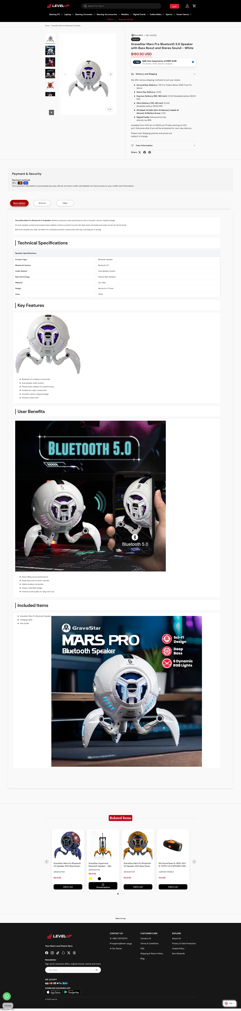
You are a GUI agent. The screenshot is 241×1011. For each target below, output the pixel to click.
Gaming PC (54, 14)
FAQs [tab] (65, 203)
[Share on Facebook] (144, 152)
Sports (169, 14)
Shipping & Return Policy (151, 953)
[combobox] (121, 6)
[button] (194, 6)
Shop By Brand (126, 19)
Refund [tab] (42, 203)
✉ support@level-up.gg (121, 943)
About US (176, 938)
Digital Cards (139, 14)
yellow (90, 878)
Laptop (67, 14)
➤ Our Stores (116, 948)
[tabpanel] (120, 500)
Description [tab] (19, 203)
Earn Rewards (178, 953)
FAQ (142, 948)
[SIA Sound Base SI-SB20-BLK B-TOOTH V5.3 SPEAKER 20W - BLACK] (173, 845)
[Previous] (46, 861)
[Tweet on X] (139, 152)
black (99, 878)
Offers (110, 19)
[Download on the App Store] (53, 992)
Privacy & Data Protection (184, 943)
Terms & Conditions (149, 943)
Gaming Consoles (84, 14)
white (95, 878)
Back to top (121, 918)
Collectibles (156, 14)
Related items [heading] (120, 818)
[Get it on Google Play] (71, 992)
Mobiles (125, 14)
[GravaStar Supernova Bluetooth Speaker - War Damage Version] (103, 845)
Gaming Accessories (107, 14)
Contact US (145, 938)
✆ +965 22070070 (118, 938)
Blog (142, 958)
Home (47, 25)
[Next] (194, 861)
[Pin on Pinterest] (149, 152)
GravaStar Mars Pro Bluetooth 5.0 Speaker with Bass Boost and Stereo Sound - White (67, 25)
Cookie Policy (178, 948)
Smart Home (182, 14)
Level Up (54, 999)
